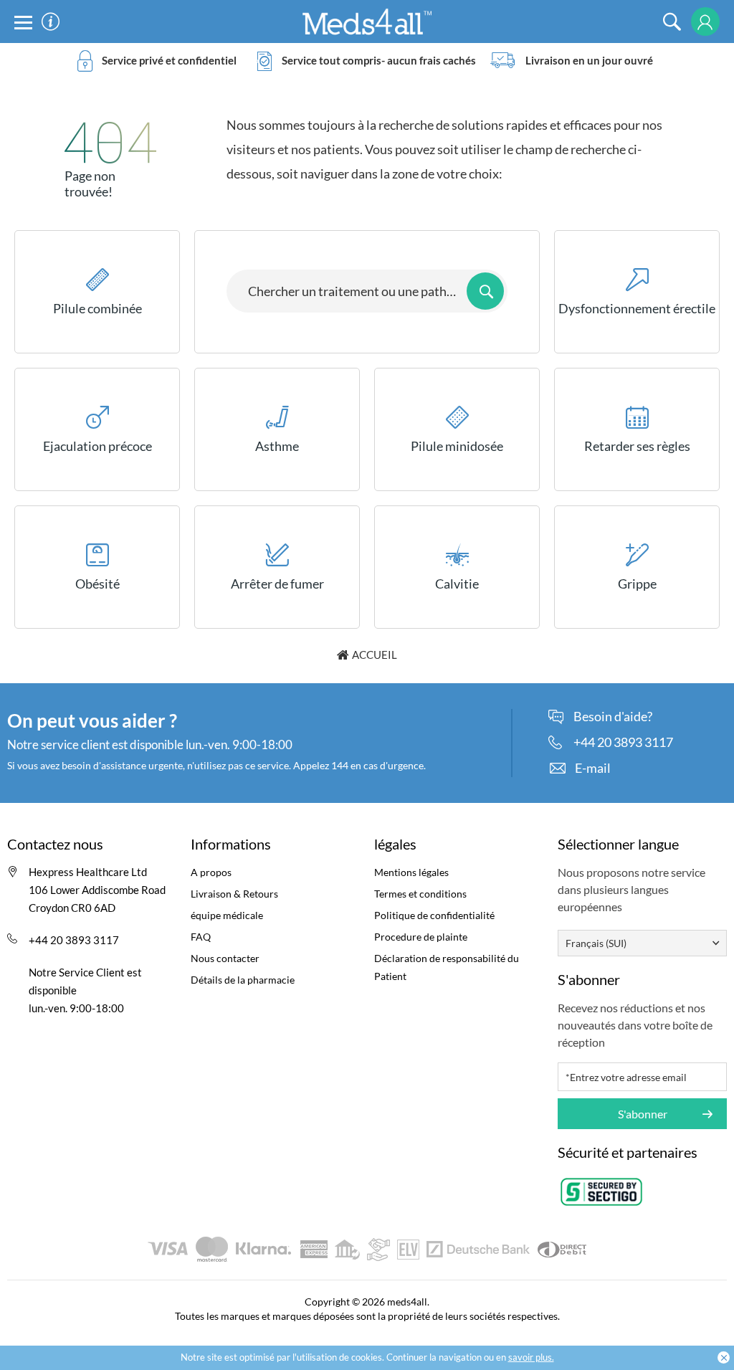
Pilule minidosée (457, 446)
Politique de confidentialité (434, 915)
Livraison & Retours (234, 894)
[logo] (367, 20)
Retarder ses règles (637, 446)
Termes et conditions (420, 894)
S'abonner (642, 1114)
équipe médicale (227, 915)
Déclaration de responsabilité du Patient (446, 967)
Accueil (374, 654)
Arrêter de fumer (277, 583)
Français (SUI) (596, 943)
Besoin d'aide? (612, 717)
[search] (672, 22)
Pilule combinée (97, 308)
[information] (50, 22)
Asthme (277, 446)
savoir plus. (531, 1357)
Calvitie (457, 583)
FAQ (201, 937)
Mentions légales (411, 872)
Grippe (637, 583)
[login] (704, 21)
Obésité (97, 583)
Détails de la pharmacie (243, 980)
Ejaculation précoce (97, 446)
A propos (211, 872)
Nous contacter (225, 958)
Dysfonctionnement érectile (636, 308)
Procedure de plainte (420, 937)
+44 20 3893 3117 (74, 939)
